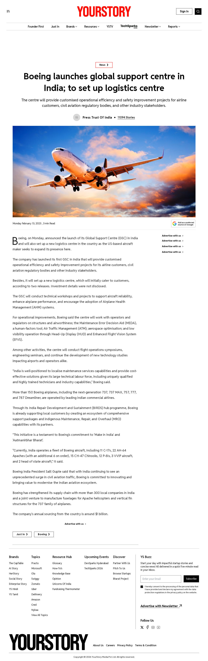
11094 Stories (126, 117)
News (102, 64)
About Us (98, 645)
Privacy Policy (125, 645)
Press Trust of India (97, 117)
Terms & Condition (145, 645)
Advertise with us (74, 524)
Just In (20, 534)
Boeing (42, 534)
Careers (110, 645)
